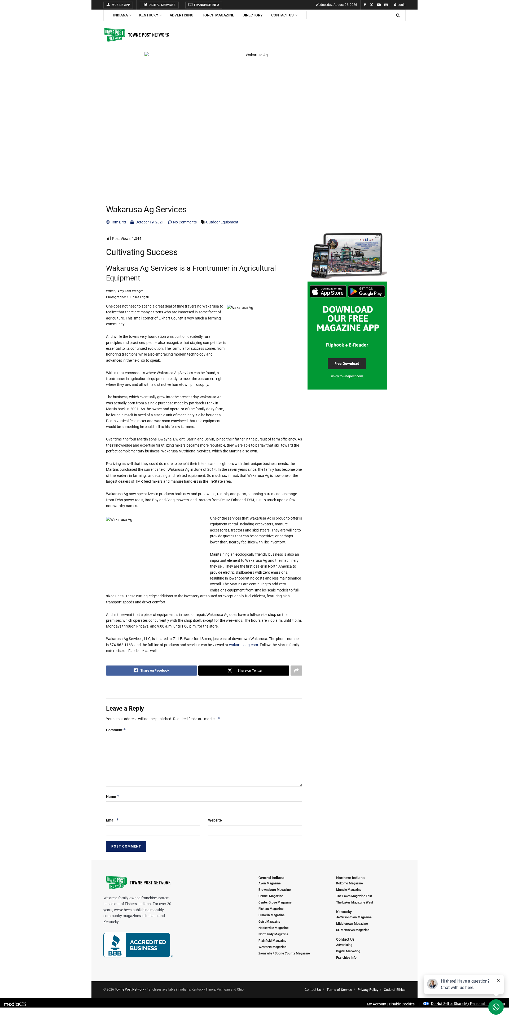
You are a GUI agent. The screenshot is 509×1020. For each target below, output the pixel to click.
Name (113, 796)
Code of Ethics (395, 990)
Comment (116, 729)
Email (112, 820)
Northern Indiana (350, 878)
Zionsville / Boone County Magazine (284, 953)
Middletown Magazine (352, 924)
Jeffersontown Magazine (353, 917)
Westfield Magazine (272, 947)
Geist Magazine (269, 921)
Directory (253, 15)
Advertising (182, 15)
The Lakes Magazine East (354, 896)
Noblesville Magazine (273, 928)
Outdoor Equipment (222, 222)
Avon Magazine (269, 883)
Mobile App (120, 5)
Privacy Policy (368, 990)
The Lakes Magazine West (354, 902)
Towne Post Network (129, 989)
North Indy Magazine (273, 934)
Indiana (120, 15)
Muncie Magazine (348, 890)
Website (215, 820)
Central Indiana (271, 878)
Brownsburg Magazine (274, 890)
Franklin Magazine (271, 915)
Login (401, 5)
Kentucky (148, 15)
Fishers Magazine (270, 909)
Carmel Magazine (270, 896)
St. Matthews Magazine (352, 930)
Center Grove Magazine (274, 902)
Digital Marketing (348, 951)
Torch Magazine (218, 15)
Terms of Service (339, 990)
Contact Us (282, 15)
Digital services (162, 5)
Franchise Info (206, 5)
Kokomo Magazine (349, 883)
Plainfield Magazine (272, 941)
